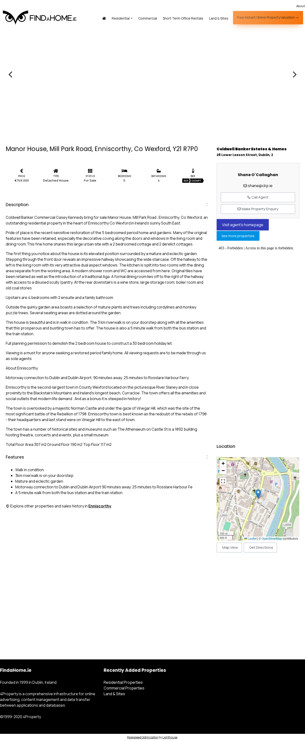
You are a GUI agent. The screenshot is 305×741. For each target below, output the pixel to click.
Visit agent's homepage (242, 224)
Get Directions (261, 547)
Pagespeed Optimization (142, 737)
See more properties (237, 236)
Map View (230, 547)
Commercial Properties (124, 688)
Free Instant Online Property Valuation (266, 17)
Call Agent (260, 197)
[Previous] (11, 74)
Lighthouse (170, 737)
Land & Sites (218, 18)
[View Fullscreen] (223, 481)
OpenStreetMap (272, 538)
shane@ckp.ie (260, 185)
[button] (258, 494)
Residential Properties (123, 682)
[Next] (294, 74)
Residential (121, 18)
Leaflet (252, 538)
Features (15, 457)
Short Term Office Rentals (183, 18)
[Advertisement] (258, 599)
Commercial (147, 18)
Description (17, 204)
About (300, 6)
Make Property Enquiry (259, 208)
